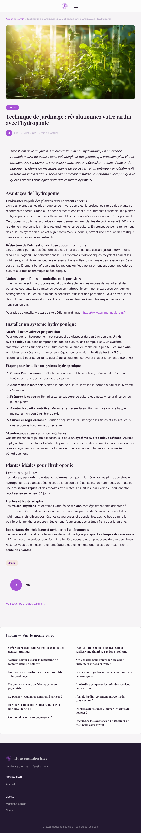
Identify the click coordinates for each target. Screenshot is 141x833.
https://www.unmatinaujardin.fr (104, 312)
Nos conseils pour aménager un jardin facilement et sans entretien (100, 661)
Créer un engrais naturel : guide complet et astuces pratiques (36, 649)
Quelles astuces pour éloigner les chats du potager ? (103, 710)
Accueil (10, 18)
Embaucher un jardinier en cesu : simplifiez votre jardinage (36, 674)
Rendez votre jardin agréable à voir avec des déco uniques (104, 674)
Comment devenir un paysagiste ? (30, 717)
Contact (10, 810)
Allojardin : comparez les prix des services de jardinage (103, 686)
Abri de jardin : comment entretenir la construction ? (100, 698)
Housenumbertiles (30, 758)
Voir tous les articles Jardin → (26, 603)
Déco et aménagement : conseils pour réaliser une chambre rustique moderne (101, 649)
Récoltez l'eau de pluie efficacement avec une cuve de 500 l (34, 706)
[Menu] (76, 6)
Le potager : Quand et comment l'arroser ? (35, 696)
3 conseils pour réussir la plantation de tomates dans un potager (33, 661)
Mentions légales (16, 803)
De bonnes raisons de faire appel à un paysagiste (32, 686)
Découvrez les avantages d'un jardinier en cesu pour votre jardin (102, 722)
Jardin (20, 18)
